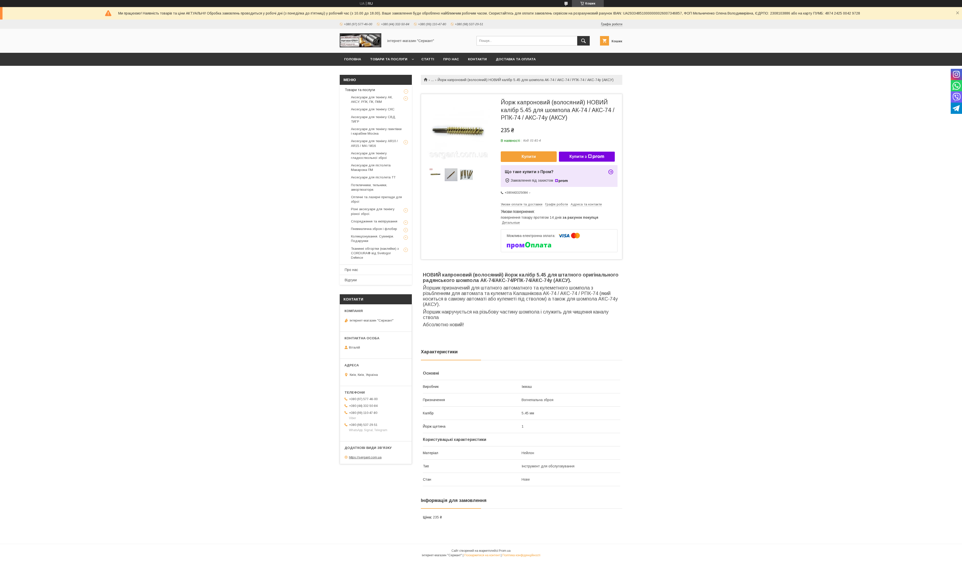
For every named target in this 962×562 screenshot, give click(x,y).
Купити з (578, 156)
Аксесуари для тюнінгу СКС (373, 109)
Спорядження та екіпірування (374, 221)
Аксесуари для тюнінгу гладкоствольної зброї (369, 155)
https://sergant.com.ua (365, 457)
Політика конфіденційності (521, 555)
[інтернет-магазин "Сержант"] (360, 46)
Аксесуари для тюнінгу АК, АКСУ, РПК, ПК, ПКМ (372, 99)
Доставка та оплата (516, 59)
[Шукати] (583, 41)
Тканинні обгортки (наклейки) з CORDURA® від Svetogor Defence (375, 253)
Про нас (451, 59)
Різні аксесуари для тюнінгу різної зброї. (373, 211)
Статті (427, 59)
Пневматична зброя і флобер (374, 229)
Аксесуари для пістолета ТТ (373, 177)
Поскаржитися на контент (482, 555)
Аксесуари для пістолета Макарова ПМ (371, 167)
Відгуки (351, 280)
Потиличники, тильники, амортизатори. (369, 187)
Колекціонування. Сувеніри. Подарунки (372, 238)
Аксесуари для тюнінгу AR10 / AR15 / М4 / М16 (374, 143)
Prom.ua (505, 550)
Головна (352, 59)
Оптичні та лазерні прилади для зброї (376, 199)
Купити (529, 156)
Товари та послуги (388, 59)
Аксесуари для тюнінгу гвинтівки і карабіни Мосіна (376, 131)
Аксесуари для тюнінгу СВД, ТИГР (373, 119)
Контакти (477, 59)
